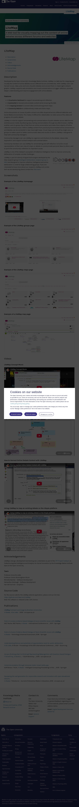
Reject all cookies (31, 414)
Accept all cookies (16, 414)
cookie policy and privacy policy (19, 403)
